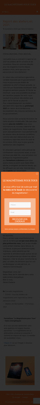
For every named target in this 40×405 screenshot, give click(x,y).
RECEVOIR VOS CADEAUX (19, 220)
